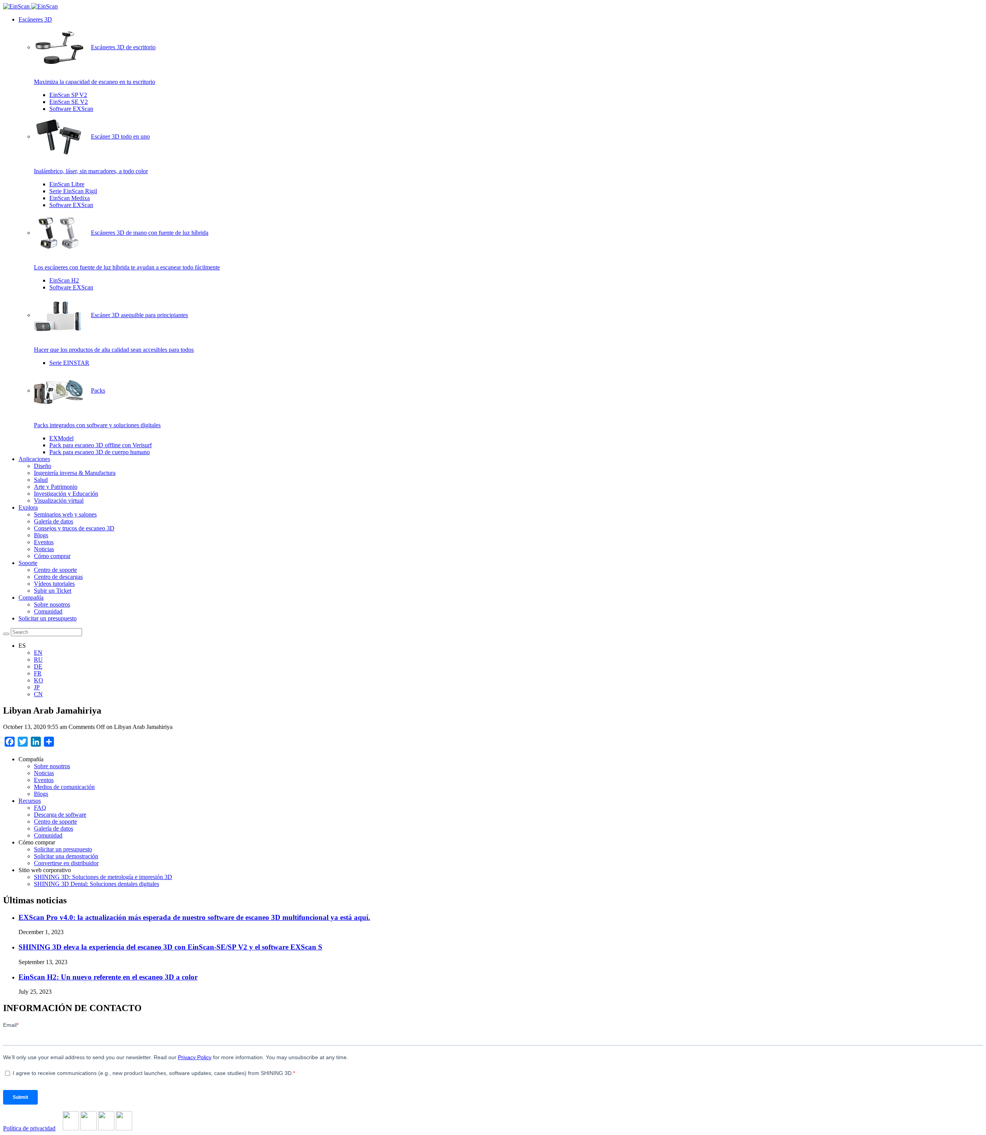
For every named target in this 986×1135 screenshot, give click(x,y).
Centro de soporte (55, 570)
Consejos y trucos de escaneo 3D (74, 528)
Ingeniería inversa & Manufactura (75, 473)
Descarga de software (60, 814)
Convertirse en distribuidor (66, 863)
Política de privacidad (29, 1128)
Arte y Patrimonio (55, 486)
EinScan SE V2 (68, 102)
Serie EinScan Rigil (73, 191)
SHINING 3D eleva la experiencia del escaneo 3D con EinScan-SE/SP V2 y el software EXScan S (170, 947)
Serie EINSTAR (69, 362)
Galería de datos (53, 521)
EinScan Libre (66, 184)
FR (38, 673)
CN (38, 694)
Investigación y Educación (66, 493)
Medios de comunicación (64, 787)
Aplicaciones (34, 459)
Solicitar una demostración (66, 856)
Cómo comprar (52, 556)
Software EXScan (71, 108)
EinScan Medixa (69, 198)
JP (37, 687)
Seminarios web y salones (65, 514)
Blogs (41, 535)
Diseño (42, 466)
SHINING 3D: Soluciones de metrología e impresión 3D (103, 877)
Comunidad (48, 611)
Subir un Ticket (52, 590)
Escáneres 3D (35, 19)
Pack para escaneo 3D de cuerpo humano (99, 452)
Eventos (44, 542)
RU (38, 659)
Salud (41, 479)
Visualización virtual (59, 500)
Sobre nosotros (52, 604)
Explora (28, 507)
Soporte (27, 563)
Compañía (31, 597)
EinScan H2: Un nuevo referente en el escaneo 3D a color (108, 977)
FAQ (40, 807)
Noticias (44, 549)
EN (38, 652)
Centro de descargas (58, 576)
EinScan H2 (64, 280)
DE (38, 666)
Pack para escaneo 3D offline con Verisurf (100, 445)
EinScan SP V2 (68, 95)
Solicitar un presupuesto (47, 618)
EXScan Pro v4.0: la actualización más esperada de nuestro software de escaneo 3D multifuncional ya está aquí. (194, 917)
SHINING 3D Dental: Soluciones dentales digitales (96, 884)
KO (38, 680)
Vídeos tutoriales (54, 583)
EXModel (61, 438)
